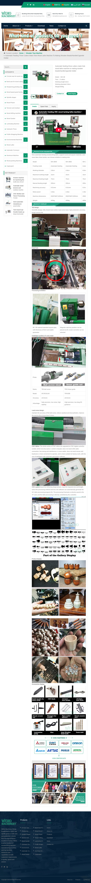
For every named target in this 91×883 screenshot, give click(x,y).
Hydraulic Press (11, 129)
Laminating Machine (12, 123)
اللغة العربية (76, 5)
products (28, 26)
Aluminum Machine (12, 155)
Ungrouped (10, 166)
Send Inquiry (72, 93)
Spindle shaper (11, 97)
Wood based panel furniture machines (16, 92)
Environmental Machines (14, 139)
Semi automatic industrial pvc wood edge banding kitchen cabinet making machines (18, 203)
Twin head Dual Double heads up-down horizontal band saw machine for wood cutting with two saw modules (19, 211)
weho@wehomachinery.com (60, 16)
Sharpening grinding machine (15, 87)
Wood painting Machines (14, 161)
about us (16, 26)
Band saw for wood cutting (14, 81)
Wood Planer (10, 102)
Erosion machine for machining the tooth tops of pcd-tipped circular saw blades (18, 179)
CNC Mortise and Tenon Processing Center (19, 195)
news (51, 26)
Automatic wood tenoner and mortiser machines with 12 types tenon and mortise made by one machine (19, 187)
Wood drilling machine (13, 113)
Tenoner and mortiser (13, 108)
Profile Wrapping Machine (14, 134)
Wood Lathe (10, 145)
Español (66, 5)
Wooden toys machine (34, 53)
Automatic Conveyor (12, 150)
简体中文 (57, 5)
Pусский (87, 5)
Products (77, 879)
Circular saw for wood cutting (15, 76)
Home (6, 26)
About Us (69, 879)
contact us (62, 26)
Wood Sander (10, 118)
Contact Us (60, 93)
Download (41, 26)
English (47, 5)
